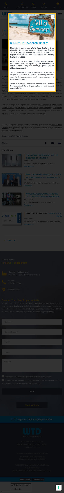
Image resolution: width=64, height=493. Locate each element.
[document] (32, 246)
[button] (53, 16)
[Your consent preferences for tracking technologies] (59, 488)
